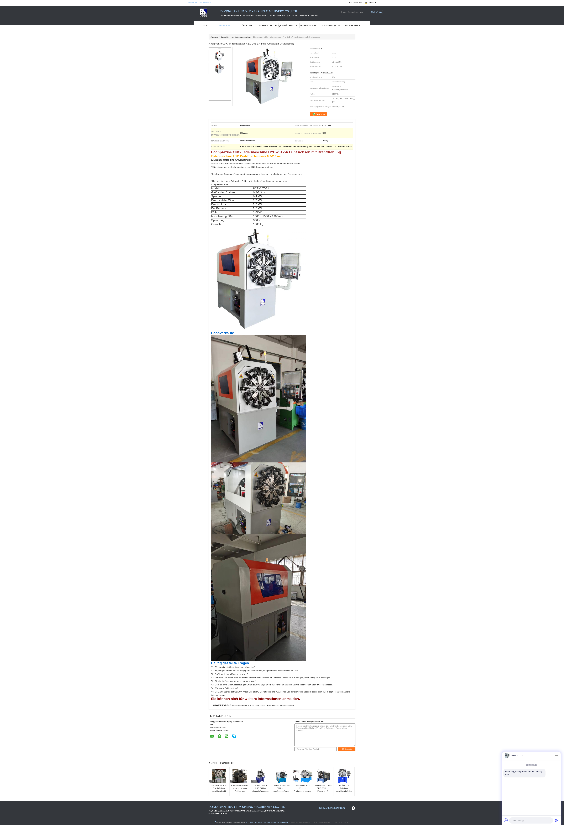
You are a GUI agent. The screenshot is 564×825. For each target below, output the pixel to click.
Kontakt (348, 749)
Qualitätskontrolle (289, 25)
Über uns (247, 25)
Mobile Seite (220, 822)
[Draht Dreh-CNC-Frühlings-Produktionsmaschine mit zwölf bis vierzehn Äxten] (302, 776)
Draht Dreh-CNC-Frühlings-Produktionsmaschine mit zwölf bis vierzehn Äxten (302, 791)
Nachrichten (352, 25)
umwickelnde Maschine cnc (243, 705)
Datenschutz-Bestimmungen (235, 822)
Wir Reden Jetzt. (356, 3)
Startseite (214, 36)
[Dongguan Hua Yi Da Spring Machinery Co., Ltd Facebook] (353, 807)
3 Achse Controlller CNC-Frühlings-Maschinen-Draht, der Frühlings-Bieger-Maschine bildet (219, 791)
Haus (204, 25)
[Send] (556, 820)
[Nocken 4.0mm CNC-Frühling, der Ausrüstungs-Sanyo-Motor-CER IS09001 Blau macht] (281, 776)
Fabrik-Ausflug (268, 25)
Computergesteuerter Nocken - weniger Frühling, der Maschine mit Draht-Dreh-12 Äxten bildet (239, 791)
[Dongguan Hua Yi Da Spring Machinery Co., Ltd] (204, 13)
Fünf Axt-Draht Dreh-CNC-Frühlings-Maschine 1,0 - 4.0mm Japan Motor (323, 789)
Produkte (224, 25)
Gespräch (320, 114)
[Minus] (556, 755)
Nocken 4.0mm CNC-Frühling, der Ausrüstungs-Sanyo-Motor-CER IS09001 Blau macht (281, 791)
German (371, 3)
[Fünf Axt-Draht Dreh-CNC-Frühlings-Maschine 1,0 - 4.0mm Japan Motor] (323, 776)
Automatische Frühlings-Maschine (280, 705)
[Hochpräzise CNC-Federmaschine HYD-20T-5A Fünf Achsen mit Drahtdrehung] (220, 68)
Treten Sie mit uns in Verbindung (310, 25)
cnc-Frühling (261, 705)
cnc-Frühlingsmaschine (241, 36)
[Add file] (506, 820)
